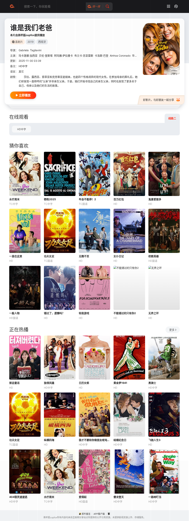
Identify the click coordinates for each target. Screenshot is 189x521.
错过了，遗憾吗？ (54, 313)
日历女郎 (84, 382)
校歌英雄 (153, 256)
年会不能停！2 (87, 199)
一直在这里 (15, 256)
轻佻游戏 (84, 313)
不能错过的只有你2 (125, 313)
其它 (21, 71)
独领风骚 (49, 382)
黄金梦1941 (120, 382)
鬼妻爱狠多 (154, 199)
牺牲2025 (50, 199)
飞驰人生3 (154, 440)
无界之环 (153, 313)
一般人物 (14, 313)
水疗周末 (14, 199)
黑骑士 (152, 382)
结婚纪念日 (120, 440)
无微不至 (84, 256)
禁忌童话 (14, 382)
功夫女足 (49, 256)
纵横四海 (49, 440)
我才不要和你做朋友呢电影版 (94, 440)
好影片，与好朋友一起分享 (158, 99)
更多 (171, 329)
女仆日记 (119, 256)
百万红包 (119, 199)
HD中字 (21, 129)
